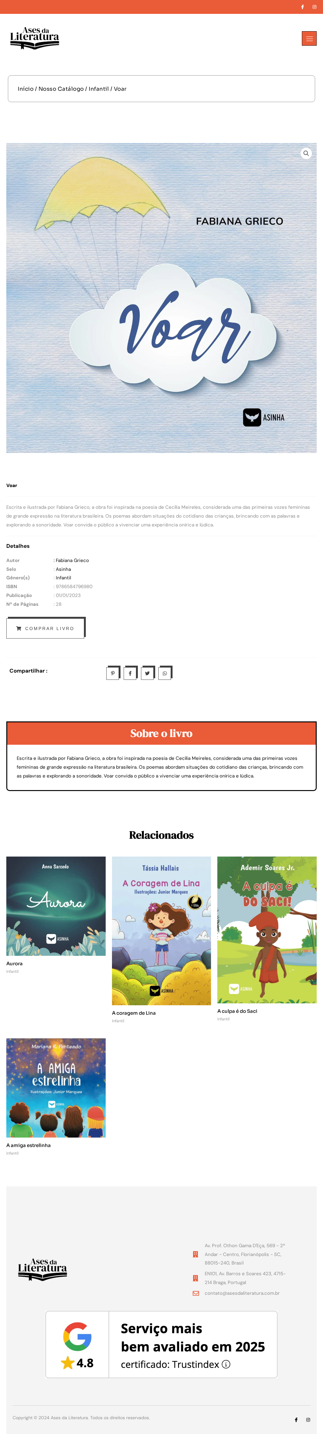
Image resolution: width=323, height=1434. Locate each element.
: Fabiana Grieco (71, 560)
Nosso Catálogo (61, 89)
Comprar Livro (49, 628)
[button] (306, 153)
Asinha (63, 569)
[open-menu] (309, 38)
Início (25, 89)
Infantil (99, 89)
